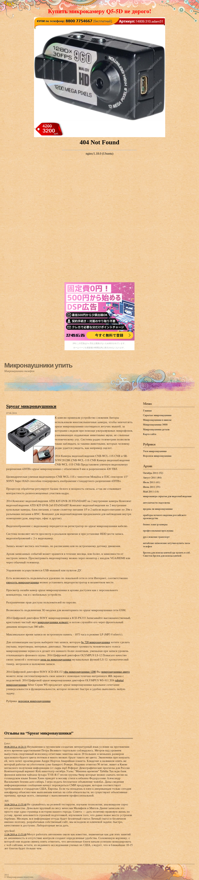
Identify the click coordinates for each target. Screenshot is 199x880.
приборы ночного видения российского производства (164, 516)
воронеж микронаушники (34, 701)
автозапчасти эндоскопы (156, 502)
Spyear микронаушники (31, 406)
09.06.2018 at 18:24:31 (15, 746)
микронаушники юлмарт (53, 622)
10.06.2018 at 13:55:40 (15, 804)
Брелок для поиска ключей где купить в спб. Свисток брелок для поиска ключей (166, 554)
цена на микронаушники (55, 659)
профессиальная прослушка (158, 530)
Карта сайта (149, 434)
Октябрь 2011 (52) (153, 473)
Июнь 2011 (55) (151, 487)
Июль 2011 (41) (151, 482)
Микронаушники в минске (157, 420)
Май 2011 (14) (151, 491)
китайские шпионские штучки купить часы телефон (166, 544)
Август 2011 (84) (152, 477)
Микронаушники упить (38, 365)
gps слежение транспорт (156, 536)
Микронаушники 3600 (155, 424)
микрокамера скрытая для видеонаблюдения (167, 496)
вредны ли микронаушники (158, 509)
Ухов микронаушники (155, 451)
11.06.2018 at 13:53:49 (15, 834)
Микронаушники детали (156, 429)
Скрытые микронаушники (157, 415)
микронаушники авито (115, 672)
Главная (147, 410)
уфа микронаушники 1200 (79, 672)
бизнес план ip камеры (155, 524)
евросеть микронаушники (22, 582)
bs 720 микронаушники (95, 642)
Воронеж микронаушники (157, 455)
